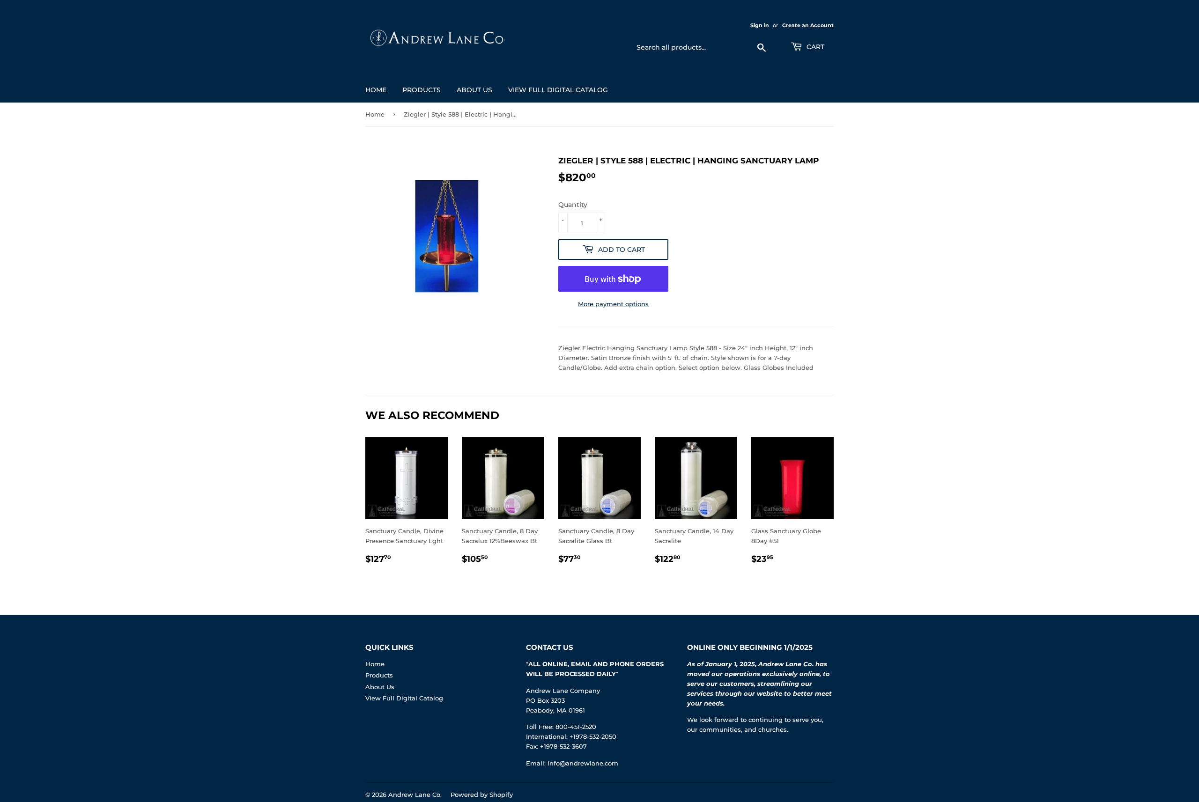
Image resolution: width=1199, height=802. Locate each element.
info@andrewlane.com (583, 763)
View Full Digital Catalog (558, 90)
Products (421, 90)
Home (375, 90)
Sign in (759, 25)
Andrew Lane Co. (415, 794)
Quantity (572, 204)
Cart (814, 47)
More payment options (613, 304)
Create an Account (808, 25)
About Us (474, 90)
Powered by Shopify (482, 794)
